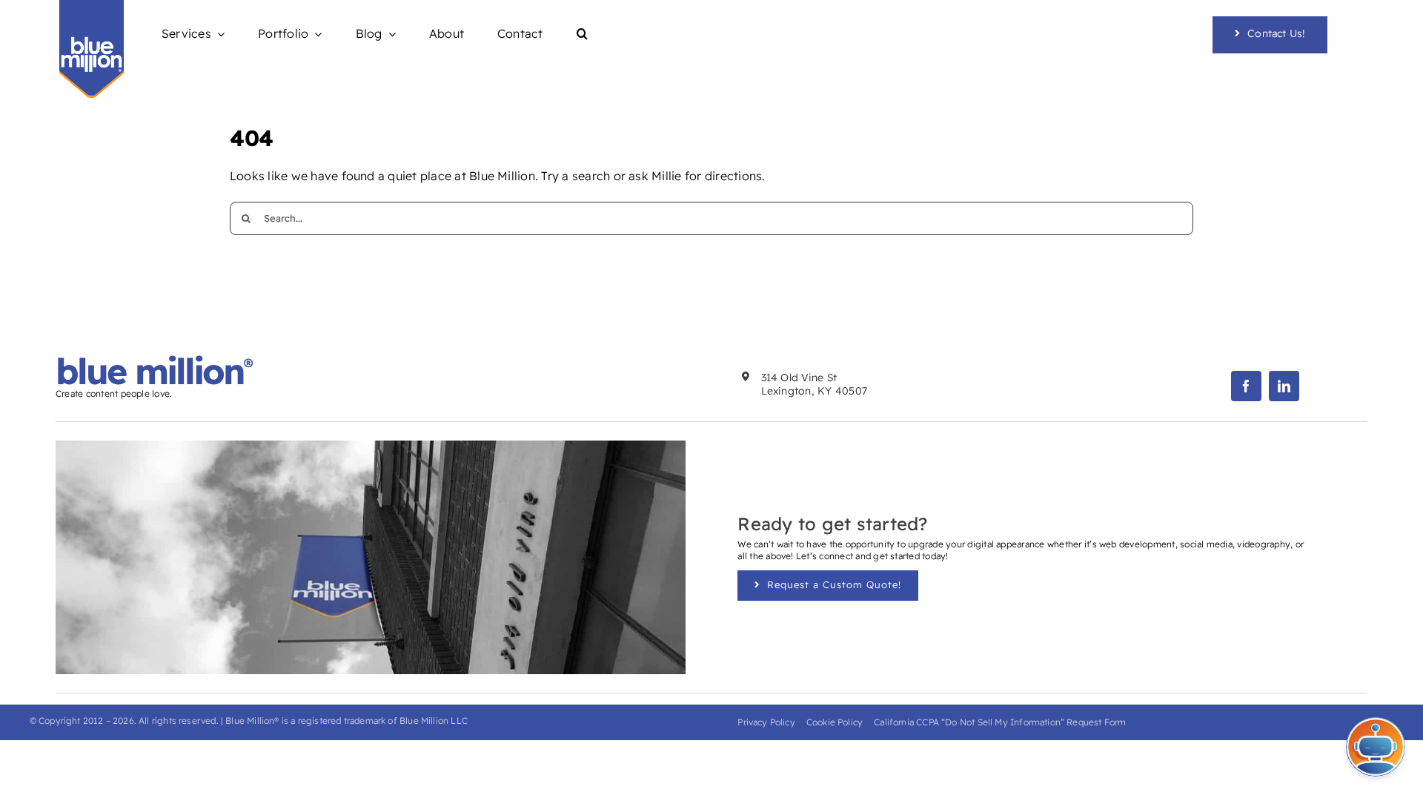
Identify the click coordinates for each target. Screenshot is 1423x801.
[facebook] (1246, 386)
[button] (582, 34)
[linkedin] (1284, 386)
